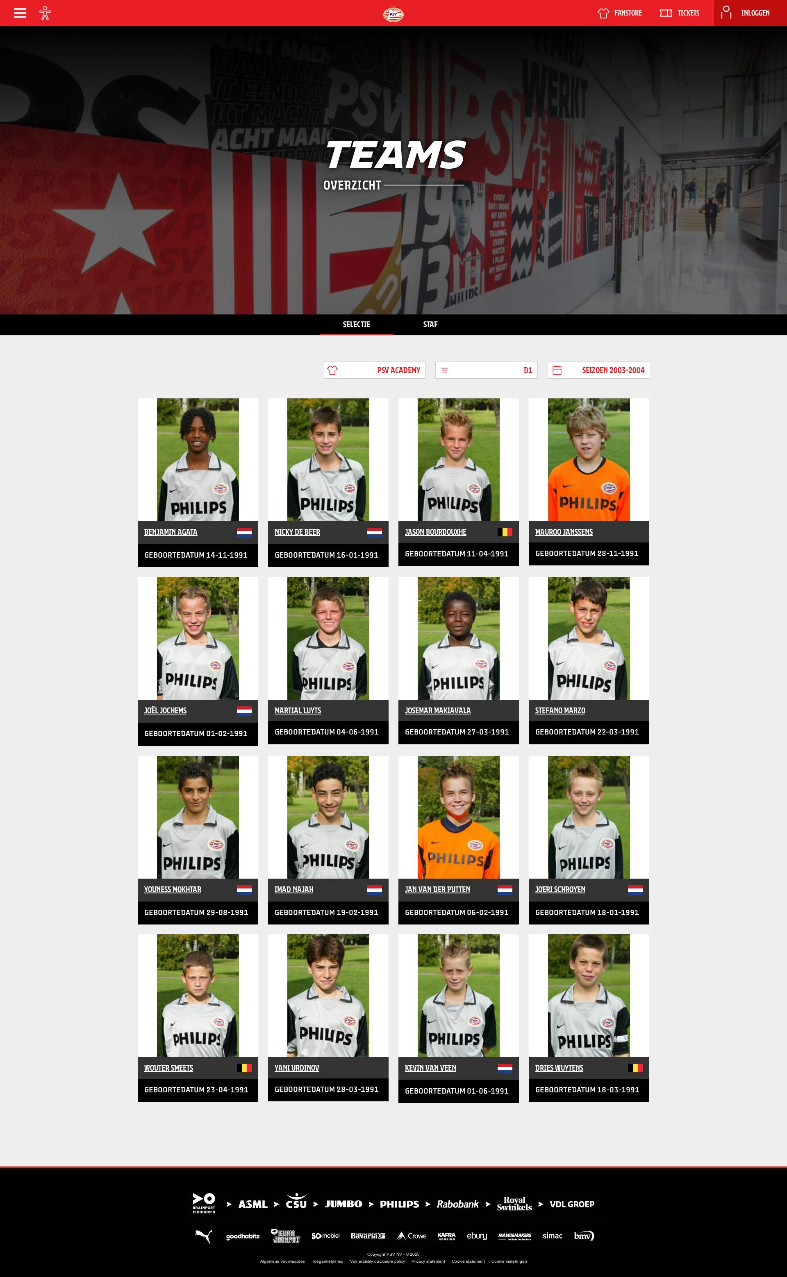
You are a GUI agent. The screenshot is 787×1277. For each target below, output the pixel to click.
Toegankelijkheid (327, 1261)
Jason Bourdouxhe (435, 532)
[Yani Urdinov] (328, 995)
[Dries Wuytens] (589, 995)
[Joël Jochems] (198, 638)
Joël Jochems (165, 710)
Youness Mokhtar (172, 889)
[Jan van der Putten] (458, 817)
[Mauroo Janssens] (589, 459)
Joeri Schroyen (560, 889)
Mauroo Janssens (564, 532)
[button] (20, 13)
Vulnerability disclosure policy (377, 1261)
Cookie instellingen (509, 1261)
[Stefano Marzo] (589, 638)
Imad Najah (294, 889)
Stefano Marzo (560, 710)
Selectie (356, 324)
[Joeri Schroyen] (589, 817)
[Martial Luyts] (328, 638)
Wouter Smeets (168, 1068)
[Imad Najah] (328, 817)
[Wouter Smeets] (198, 995)
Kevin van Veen (430, 1068)
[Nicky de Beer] (328, 459)
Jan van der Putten (437, 889)
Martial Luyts (298, 710)
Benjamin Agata (171, 532)
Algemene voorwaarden (282, 1261)
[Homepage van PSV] (393, 13)
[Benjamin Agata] (198, 459)
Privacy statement (428, 1261)
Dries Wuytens (559, 1068)
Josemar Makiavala (438, 710)
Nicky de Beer (297, 532)
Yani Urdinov (297, 1068)
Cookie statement (468, 1261)
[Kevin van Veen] (458, 995)
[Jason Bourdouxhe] (458, 459)
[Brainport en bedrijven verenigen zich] (393, 1203)
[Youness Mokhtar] (198, 817)
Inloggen (756, 13)
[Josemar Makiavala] (458, 638)
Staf (430, 324)
